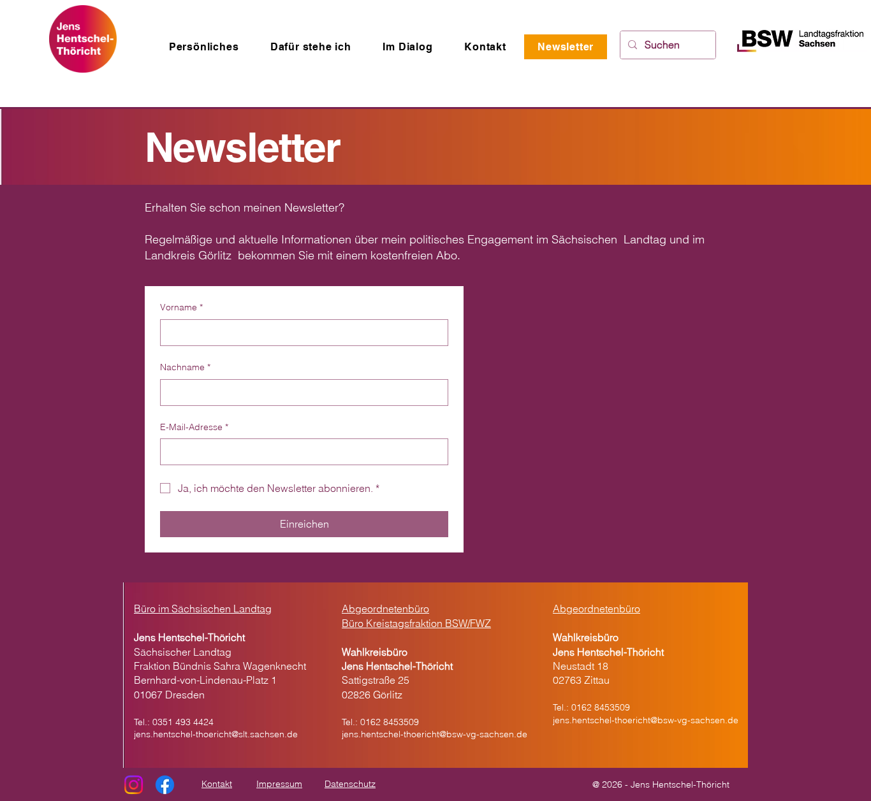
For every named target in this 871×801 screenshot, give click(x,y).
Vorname (181, 307)
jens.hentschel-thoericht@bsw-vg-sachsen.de (434, 734)
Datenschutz (350, 784)
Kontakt (216, 784)
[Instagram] (133, 784)
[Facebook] (164, 784)
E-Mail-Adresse (194, 427)
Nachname (185, 367)
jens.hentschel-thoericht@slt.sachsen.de (216, 734)
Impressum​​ (279, 784)
